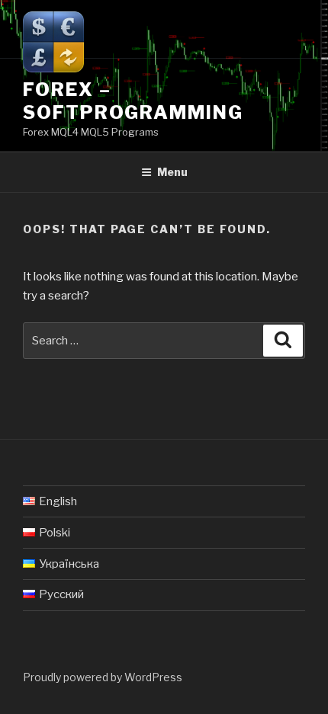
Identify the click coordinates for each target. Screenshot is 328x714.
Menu (172, 171)
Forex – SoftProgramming (133, 100)
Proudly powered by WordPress (102, 677)
